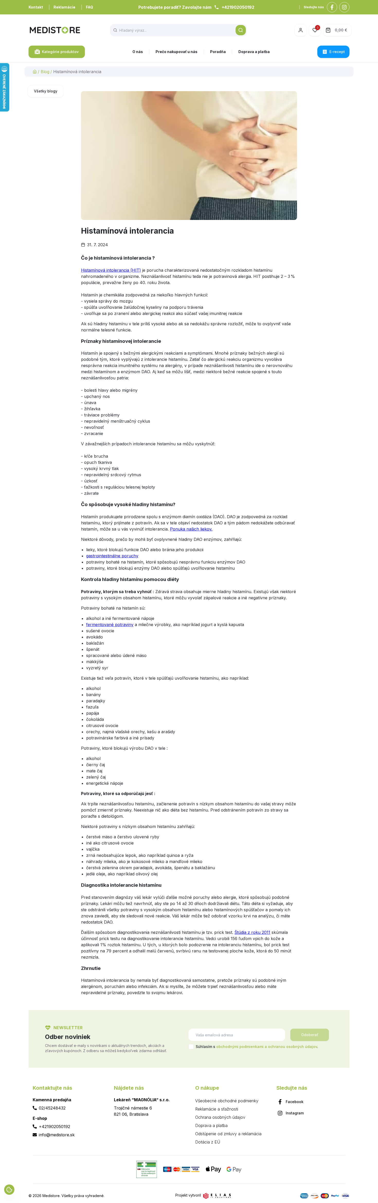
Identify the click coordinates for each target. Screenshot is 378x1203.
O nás (137, 51)
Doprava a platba (254, 51)
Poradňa (218, 51)
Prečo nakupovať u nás (176, 51)
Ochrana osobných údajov (220, 1117)
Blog (45, 71)
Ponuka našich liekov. (191, 529)
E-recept (337, 51)
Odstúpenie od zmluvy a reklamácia (228, 1133)
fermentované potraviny (109, 624)
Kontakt (36, 7)
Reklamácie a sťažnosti (216, 1109)
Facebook (294, 1101)
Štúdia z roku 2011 (252, 932)
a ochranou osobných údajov (291, 1046)
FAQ (89, 7)
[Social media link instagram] (344, 7)
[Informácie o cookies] (9, 1189)
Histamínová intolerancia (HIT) (111, 270)
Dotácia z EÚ (207, 1142)
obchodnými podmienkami (240, 1046)
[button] (241, 30)
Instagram (295, 1113)
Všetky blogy (45, 91)
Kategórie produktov (60, 51)
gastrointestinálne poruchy (112, 555)
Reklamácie (64, 7)
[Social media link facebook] (332, 7)
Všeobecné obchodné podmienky (226, 1100)
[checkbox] (191, 1046)
